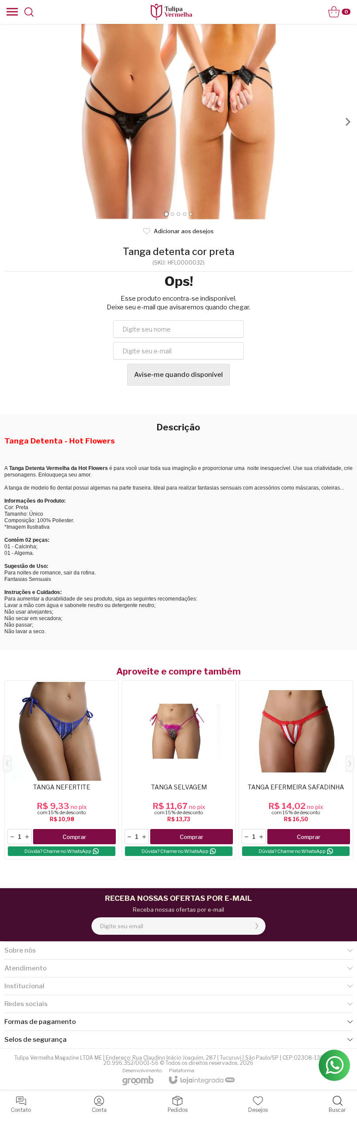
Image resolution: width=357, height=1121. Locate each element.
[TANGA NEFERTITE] (61, 770)
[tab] (166, 213)
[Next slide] (347, 122)
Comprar (74, 836)
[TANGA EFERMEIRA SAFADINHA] (296, 770)
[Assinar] (257, 926)
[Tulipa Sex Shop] (171, 11)
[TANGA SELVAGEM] (179, 770)
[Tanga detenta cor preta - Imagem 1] (178, 122)
